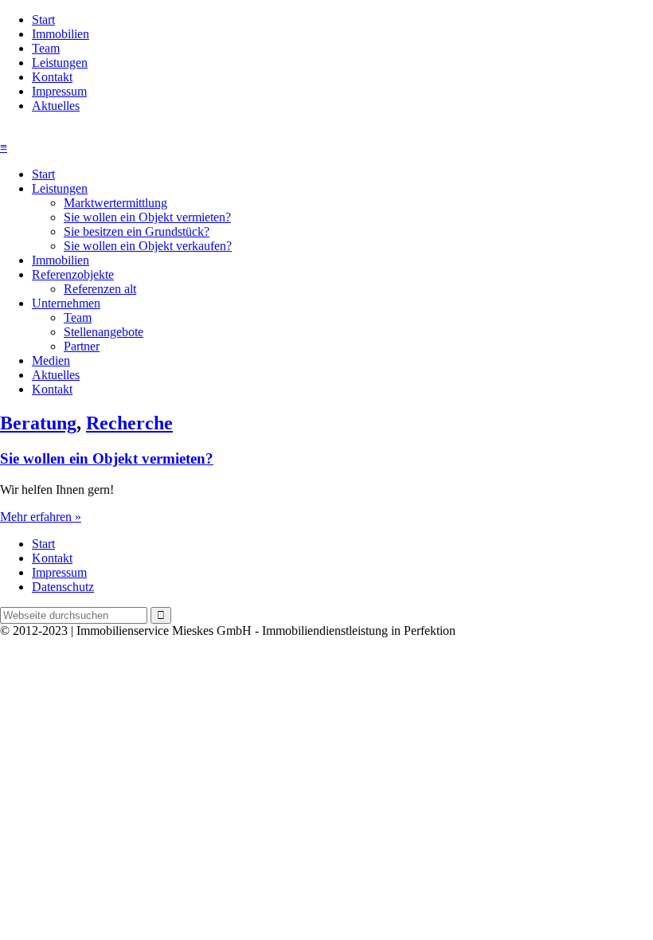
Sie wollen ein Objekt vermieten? (147, 217)
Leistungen (60, 62)
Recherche (129, 423)
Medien (51, 360)
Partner (82, 346)
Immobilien (60, 34)
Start (43, 19)
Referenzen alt (100, 289)
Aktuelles (56, 105)
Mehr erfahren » (40, 516)
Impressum (59, 91)
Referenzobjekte (73, 274)
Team (46, 48)
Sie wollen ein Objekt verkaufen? (148, 246)
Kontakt (52, 77)
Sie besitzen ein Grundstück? (136, 231)
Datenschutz (63, 586)
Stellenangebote (103, 332)
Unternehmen (66, 303)
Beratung (38, 423)
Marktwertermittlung (115, 203)
